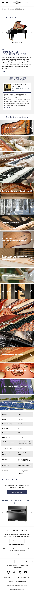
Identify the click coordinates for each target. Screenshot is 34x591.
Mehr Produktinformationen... (11, 480)
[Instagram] (8, 572)
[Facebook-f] (14, 572)
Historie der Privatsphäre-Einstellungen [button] (17, 585)
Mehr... (5, 71)
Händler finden (17, 541)
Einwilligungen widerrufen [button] (17, 589)
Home (4, 9)
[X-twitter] (19, 572)
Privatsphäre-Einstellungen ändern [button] (17, 581)
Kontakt (17, 555)
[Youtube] (25, 572)
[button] (3, 2)
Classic (10, 9)
